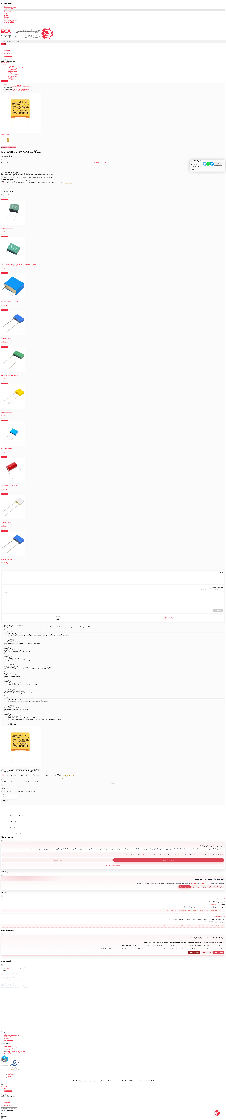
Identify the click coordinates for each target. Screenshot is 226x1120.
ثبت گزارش (4, 800)
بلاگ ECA (7, 1049)
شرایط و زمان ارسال (184, 886)
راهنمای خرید (195, 886)
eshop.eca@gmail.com (215, 904)
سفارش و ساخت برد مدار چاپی (16, 1051)
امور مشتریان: (9, 974)
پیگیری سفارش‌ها (57, 860)
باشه (113, 783)
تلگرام (9, 1076)
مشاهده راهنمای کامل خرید (113, 865)
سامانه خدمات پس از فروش (12, 1053)
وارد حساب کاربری (11, 967)
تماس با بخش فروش (207, 886)
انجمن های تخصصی (206, 952)
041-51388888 (213, 901)
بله (8, 1077)
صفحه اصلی (7, 1046)
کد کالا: (10, 156)
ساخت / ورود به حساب (168, 860)
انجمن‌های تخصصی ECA (11, 1048)
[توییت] (204, 167)
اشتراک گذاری (196, 161)
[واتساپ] (208, 167)
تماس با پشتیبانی (218, 952)
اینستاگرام (11, 1074)
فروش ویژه (4, 81)
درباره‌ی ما (7, 1038)
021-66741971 (209, 922)
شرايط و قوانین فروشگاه (11, 1035)
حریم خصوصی (8, 1040)
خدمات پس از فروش (194, 952)
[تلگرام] (212, 167)
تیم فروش (144, 854)
